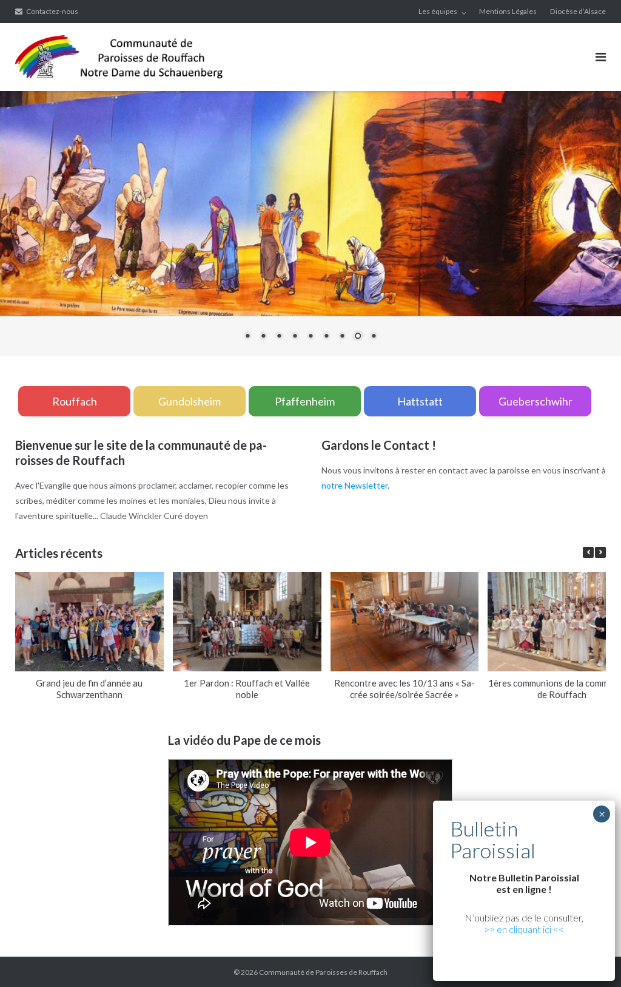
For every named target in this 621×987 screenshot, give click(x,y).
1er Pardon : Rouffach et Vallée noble (247, 688)
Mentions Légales (508, 11)
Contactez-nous (52, 11)
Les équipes (437, 11)
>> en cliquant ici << (524, 929)
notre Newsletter (354, 485)
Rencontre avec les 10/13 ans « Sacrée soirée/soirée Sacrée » (404, 688)
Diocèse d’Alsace (578, 11)
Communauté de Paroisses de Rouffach (323, 972)
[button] (600, 552)
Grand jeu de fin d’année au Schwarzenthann (89, 688)
